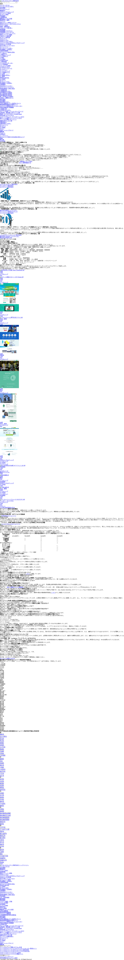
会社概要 (2, 8)
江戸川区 (2, 141)
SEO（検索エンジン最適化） (15, 587)
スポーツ (2, 506)
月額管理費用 (4, 51)
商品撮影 (2, 900)
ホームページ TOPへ (6, 48)
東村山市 (2, 836)
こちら (28, 573)
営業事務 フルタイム (6, 30)
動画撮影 (2, 898)
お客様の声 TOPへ (5, 110)
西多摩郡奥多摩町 (5, 813)
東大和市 (2, 838)
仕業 (1, 271)
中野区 (2, 809)
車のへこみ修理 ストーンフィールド (11, 118)
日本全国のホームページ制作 (9, 958)
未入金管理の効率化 (6, 94)
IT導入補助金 (4, 911)
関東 (1, 138)
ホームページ (4, 47)
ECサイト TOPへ (5, 82)
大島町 (2, 751)
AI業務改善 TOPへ (5, 91)
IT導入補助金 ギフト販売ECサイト (10, 103)
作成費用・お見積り (6, 49)
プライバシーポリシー (6, 956)
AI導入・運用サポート (7, 98)
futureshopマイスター (6, 86)
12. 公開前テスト (5, 72)
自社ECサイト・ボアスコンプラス (10, 24)
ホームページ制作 (5, 13)
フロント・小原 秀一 (6, 28)
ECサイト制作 (4, 14)
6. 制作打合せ (4, 60)
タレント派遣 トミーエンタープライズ (11, 111)
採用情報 (2, 29)
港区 (1, 854)
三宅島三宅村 (4, 856)
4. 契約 (2, 57)
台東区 (2, 793)
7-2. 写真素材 (4, 64)
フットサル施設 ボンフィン (8, 119)
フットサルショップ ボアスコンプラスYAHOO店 (15, 951)
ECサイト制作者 (5, 37)
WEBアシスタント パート (8, 33)
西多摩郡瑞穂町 (4, 819)
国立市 (2, 765)
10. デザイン (3, 69)
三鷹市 (2, 852)
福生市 (2, 844)
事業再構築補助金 (5, 912)
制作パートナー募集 (6, 34)
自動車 (2, 355)
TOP (1, 863)
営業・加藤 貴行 (5, 26)
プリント (2, 21)
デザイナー (3, 39)
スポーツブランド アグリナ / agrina (10, 952)
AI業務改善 (3, 17)
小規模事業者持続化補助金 (8, 915)
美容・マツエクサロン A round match (11, 114)
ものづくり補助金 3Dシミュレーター (11, 106)
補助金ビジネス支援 (6, 18)
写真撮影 (2, 16)
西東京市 (2, 822)
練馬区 (2, 824)
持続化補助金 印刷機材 (7, 107)
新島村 (2, 811)
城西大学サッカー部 (6, 121)
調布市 (2, 801)
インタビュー (4, 494)
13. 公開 (2, 73)
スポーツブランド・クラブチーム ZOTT (12, 117)
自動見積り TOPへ (5, 123)
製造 (1, 390)
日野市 (2, 840)
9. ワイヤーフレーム (6, 68)
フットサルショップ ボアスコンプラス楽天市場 (14, 950)
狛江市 (2, 775)
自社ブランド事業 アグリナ (8, 22)
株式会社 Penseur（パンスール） (9, 236)
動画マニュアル (4, 472)
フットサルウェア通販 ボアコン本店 (11, 947)
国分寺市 (2, 771)
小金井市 (2, 769)
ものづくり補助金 (5, 913)
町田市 (2, 849)
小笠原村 (2, 755)
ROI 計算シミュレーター (7, 45)
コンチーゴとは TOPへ (7, 6)
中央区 (2, 799)
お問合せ (2, 134)
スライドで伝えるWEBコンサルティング (12, 43)
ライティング (4, 464)
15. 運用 (2, 76)
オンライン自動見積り (6, 936)
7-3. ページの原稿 (5, 65)
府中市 (2, 842)
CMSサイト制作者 (5, 36)
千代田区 (2, 803)
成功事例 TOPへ (5, 102)
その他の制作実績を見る (7, 507)
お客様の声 (3, 108)
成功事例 (2, 100)
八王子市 (2, 827)
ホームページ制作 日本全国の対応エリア (12, 137)
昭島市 (2, 734)
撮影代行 (2, 907)
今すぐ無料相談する (25, 162)
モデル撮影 (3, 908)
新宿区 (2, 783)
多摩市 (2, 797)
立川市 (2, 795)
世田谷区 (2, 789)
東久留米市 (3, 833)
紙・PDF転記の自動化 (6, 96)
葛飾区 (2, 759)
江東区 (2, 767)
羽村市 (2, 831)
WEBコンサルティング (7, 12)
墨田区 (2, 787)
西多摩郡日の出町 (5, 815)
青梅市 (2, 749)
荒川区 (2, 741)
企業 (1, 278)
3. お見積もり (4, 56)
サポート (2, 133)
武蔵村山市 (3, 860)
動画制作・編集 (4, 20)
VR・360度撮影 (4, 897)
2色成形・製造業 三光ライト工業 (10, 112)
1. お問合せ (3, 53)
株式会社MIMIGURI (6, 237)
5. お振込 (2, 59)
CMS (1, 273)
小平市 (2, 773)
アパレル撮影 (4, 905)
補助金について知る (26, 161)
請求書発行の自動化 (6, 92)
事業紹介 (2, 10)
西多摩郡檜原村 (4, 817)
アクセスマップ (4, 9)
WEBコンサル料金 (5, 44)
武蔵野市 (2, 858)
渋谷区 (2, 781)
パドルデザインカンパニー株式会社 (11, 235)
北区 (1, 761)
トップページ (4, 135)
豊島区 (2, 806)
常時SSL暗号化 (4, 78)
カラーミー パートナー (7, 87)
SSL (1, 275)
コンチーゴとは (4, 5)
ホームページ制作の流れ (7, 52)
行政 (1, 473)
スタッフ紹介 (4, 25)
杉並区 (2, 785)
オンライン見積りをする (7, 658)
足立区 (2, 738)
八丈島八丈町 (4, 829)
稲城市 (2, 745)
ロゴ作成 (2, 462)
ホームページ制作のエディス (9, 211)
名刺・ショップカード (6, 130)
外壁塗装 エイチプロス (7, 115)
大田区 (2, 753)
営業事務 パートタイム (7, 32)
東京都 (2, 139)
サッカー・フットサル (6, 501)
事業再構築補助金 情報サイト (9, 104)
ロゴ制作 (2, 79)
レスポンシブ (4, 274)
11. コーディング (5, 71)
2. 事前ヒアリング (5, 55)
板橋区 (2, 743)
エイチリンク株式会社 (6, 187)
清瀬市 (2, 763)
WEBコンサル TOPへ (6, 41)
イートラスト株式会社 (6, 213)
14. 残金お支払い (5, 75)
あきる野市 (3, 736)
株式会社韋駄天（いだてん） (9, 210)
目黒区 (2, 862)
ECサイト (3, 80)
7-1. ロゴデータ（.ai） (6, 63)
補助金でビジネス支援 (6, 909)
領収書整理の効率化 (6, 95)
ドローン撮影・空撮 (6, 901)
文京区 (2, 846)
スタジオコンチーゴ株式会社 (9, 184)
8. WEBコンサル (5, 67)
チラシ (2, 129)
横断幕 (2, 131)
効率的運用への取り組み (7, 88)
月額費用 (2, 84)
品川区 (2, 779)
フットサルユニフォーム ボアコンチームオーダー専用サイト (18, 948)
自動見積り (3, 122)
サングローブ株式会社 (6, 185)
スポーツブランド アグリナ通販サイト (11, 954)
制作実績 (2, 99)
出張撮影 (2, 482)
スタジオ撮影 (4, 903)
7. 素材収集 (3, 61)
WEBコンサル (4, 40)
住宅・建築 (3, 319)
